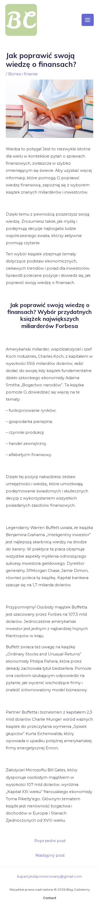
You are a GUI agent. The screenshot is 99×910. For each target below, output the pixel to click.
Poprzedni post (50, 840)
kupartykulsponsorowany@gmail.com (49, 876)
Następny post (50, 855)
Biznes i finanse (23, 74)
